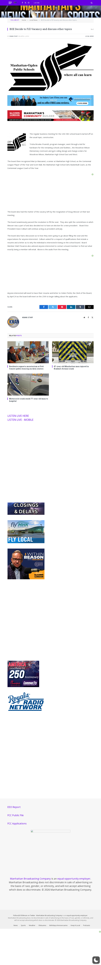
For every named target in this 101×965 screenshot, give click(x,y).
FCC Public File (15, 815)
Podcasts (86, 925)
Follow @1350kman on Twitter (24, 915)
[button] (96, 960)
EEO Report (14, 807)
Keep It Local (75, 925)
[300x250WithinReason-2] (26, 579)
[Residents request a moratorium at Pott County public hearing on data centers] (28, 352)
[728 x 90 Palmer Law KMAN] (50, 105)
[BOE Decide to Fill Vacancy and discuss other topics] (50, 91)
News (16, 925)
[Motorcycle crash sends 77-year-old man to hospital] (28, 385)
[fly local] (26, 542)
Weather (32, 925)
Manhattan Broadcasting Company (30, 878)
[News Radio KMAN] (15, 3)
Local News (89, 36)
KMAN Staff (13, 36)
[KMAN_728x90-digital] (50, 120)
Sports (23, 925)
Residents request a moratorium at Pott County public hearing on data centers (26, 367)
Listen (36, 3)
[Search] (91, 3)
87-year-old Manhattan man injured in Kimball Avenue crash (71, 367)
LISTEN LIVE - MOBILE (21, 419)
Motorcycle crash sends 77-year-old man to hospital (28, 400)
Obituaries (42, 925)
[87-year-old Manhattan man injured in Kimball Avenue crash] (73, 352)
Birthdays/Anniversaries (58, 925)
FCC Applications (17, 823)
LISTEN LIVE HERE (18, 416)
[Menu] (10, 3)
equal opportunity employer (73, 878)
